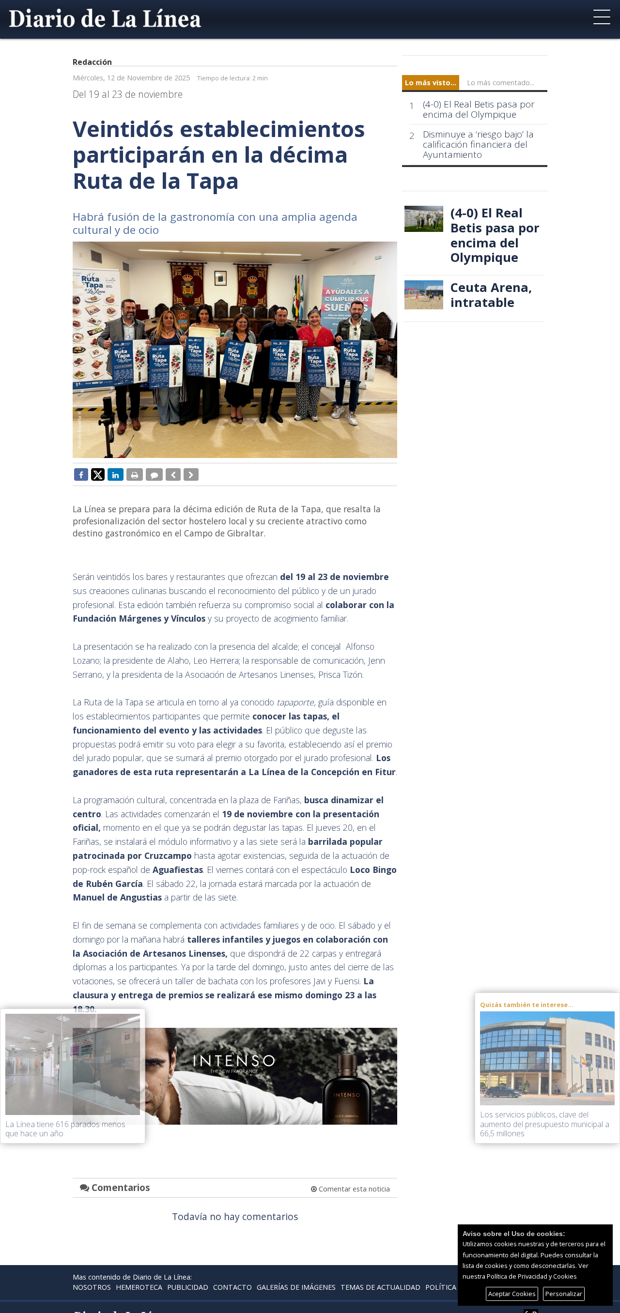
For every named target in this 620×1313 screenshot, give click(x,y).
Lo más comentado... (500, 82)
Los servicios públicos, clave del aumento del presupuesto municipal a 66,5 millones (544, 1123)
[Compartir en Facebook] (81, 474)
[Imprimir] (134, 474)
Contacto (232, 1287)
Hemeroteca (139, 1287)
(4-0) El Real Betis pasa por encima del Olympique (479, 109)
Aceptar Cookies (512, 1293)
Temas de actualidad (380, 1287)
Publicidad (187, 1287)
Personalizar (563, 1293)
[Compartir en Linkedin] (116, 474)
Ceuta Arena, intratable (491, 295)
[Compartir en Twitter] (98, 474)
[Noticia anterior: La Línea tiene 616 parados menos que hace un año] (173, 474)
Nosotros (92, 1287)
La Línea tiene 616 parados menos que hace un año (65, 1129)
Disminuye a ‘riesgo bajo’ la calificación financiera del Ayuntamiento (478, 144)
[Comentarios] (154, 474)
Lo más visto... (430, 82)
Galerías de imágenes (296, 1287)
